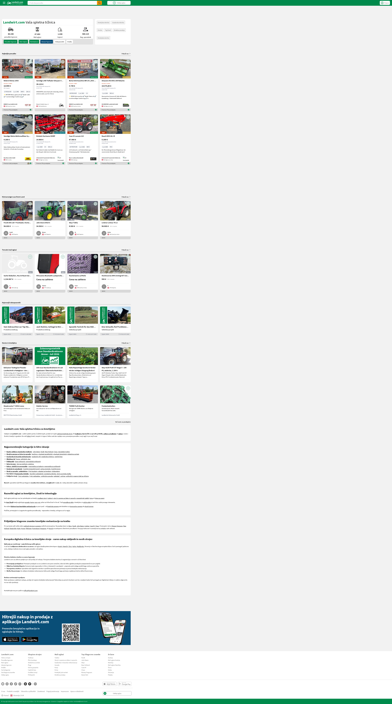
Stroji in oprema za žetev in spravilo (66, 660)
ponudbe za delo (68, 502)
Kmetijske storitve (103, 38)
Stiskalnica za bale (34, 663)
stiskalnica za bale (73, 454)
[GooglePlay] (29, 639)
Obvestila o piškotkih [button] (28, 691)
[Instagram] (7, 683)
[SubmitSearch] (99, 3)
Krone (23, 528)
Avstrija (110, 658)
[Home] (15, 2)
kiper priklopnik (20, 461)
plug (29, 459)
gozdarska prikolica (47, 457)
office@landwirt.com (30, 590)
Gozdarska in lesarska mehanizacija (66, 663)
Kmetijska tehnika (103, 22)
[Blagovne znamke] (29, 683)
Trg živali (108, 30)
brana (18, 459)
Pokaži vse (125, 54)
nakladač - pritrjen (59, 476)
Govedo (57, 665)
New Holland (49, 452)
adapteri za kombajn (44, 471)
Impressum (65, 691)
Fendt (42, 452)
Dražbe (3, 667)
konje (32, 502)
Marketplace (34, 42)
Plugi (29, 665)
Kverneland (36, 528)
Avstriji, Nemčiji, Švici (65, 546)
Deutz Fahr (13, 528)
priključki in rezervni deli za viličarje (77, 476)
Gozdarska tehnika (118, 22)
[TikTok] (15, 683)
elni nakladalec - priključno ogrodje (41, 476)
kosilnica (35, 454)
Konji (56, 667)
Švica (109, 667)
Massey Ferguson (117, 526)
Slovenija (111, 672)
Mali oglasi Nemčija (114, 665)
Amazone (43, 528)
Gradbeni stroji (32, 672)
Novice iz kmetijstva (9, 343)
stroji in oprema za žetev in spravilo (64, 498)
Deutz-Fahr (84, 675)
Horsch (51, 528)
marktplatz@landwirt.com (80, 701)
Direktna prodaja (119, 30)
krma (91, 498)
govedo (27, 502)
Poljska (110, 675)
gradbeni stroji (42, 498)
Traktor (57, 658)
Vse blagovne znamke (8, 672)
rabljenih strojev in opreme (32, 526)
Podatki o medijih (13, 691)
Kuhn (19, 528)
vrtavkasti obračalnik (60, 454)
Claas (55, 452)
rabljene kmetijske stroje (64, 434)
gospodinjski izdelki (82, 498)
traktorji (50, 498)
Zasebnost (41, 691)
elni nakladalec (24, 476)
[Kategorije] (25, 683)
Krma (56, 670)
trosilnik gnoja (55, 469)
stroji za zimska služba (64, 474)
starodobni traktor (64, 452)
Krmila (100, 30)
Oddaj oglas (5, 675)
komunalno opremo (76, 506)
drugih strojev (89, 506)
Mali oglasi (4, 663)
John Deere (36, 452)
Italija (74, 546)
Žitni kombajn (32, 660)
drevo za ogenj (99, 498)
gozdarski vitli (36, 457)
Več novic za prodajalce (123, 422)
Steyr (70, 526)
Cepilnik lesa (32, 670)
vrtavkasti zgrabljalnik (45, 454)
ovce (36, 502)
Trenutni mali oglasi (9, 250)
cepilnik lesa (58, 457)
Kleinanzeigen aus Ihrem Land (13, 197)
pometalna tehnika (50, 474)
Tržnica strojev (5, 658)
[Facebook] (11, 683)
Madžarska (80, 546)
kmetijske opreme (52, 506)
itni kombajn (33, 471)
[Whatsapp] (20, 684)
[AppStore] (10, 639)
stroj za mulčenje (22, 464)
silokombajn (56, 471)
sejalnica (31, 464)
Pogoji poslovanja (52, 691)
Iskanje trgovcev (46, 42)
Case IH (92, 526)
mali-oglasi (23, 42)
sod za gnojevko (45, 469)
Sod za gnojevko (33, 667)
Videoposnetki (59, 42)
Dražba (69, 42)
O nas (3, 691)
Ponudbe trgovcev (7, 660)
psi (39, 502)
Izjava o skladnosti (77, 691)
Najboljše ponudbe (9, 54)
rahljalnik (24, 459)
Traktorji (30, 658)
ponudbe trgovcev (10, 42)
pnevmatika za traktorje (36, 466)
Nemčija (110, 663)
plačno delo (87, 502)
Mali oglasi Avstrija (114, 660)
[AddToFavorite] (30, 62)
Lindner (86, 526)
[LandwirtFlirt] (35, 683)
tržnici (29, 436)
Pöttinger (29, 528)
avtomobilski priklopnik (33, 461)
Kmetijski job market (61, 672)
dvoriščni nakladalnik (36, 474)
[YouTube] (2, 683)
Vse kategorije (5, 670)
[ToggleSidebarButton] (4, 2)
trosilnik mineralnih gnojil (31, 469)
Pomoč (6, 695)
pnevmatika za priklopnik (52, 466)
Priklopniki (31, 675)
